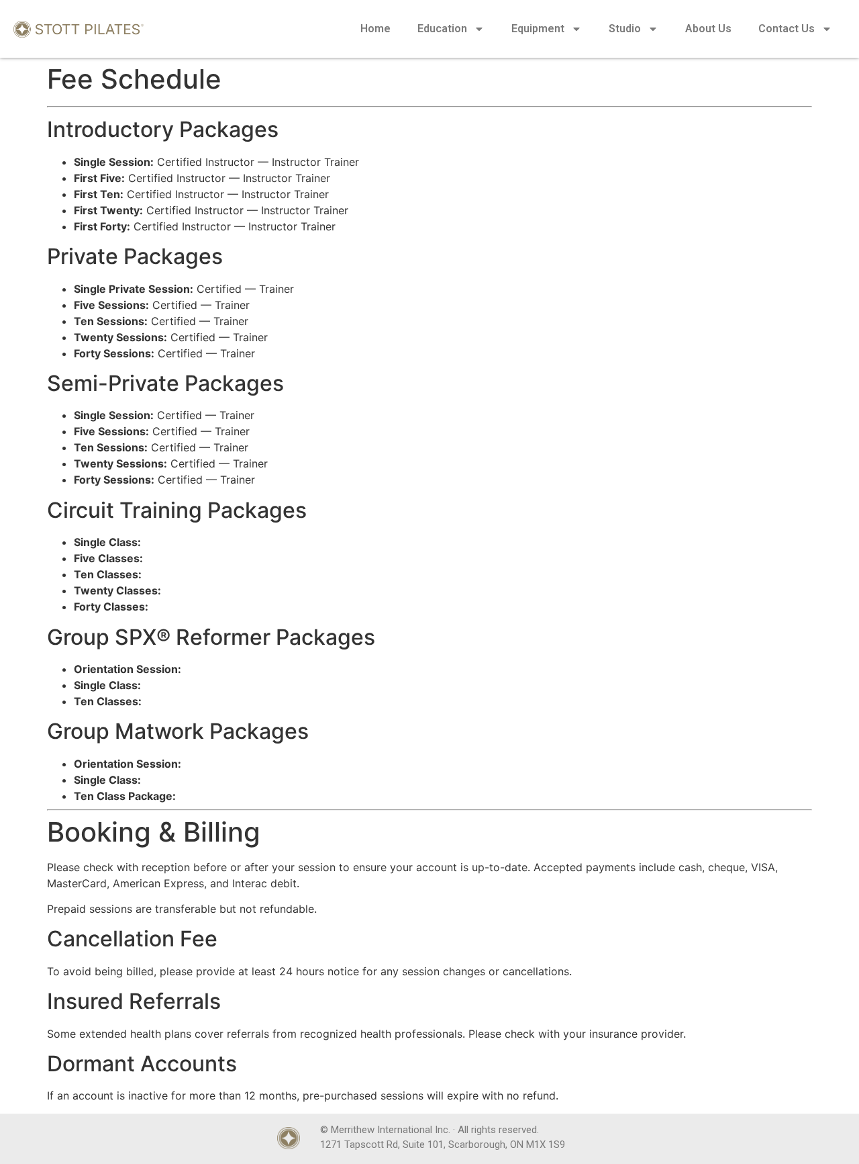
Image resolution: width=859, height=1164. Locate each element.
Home (375, 28)
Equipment (537, 28)
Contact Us (786, 28)
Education (442, 28)
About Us (708, 28)
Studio (625, 28)
